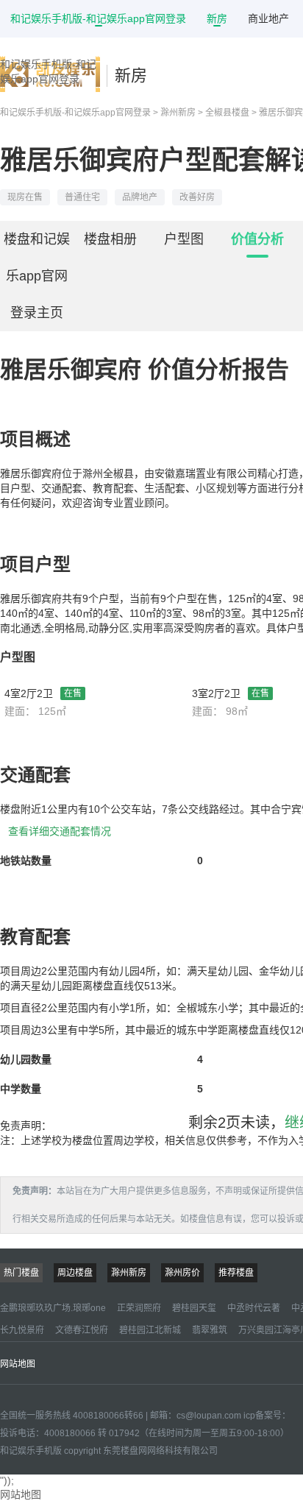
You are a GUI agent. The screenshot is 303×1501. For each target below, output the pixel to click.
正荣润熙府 (139, 1308)
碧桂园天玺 (194, 1308)
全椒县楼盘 (227, 112)
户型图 (184, 239)
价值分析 (257, 239)
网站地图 (17, 1364)
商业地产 (268, 18)
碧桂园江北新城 (150, 1330)
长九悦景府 (22, 1330)
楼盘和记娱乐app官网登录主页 (37, 276)
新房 (217, 18)
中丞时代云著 (253, 1308)
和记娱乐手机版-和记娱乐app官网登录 (98, 18)
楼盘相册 (110, 239)
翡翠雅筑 (209, 1330)
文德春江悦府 (81, 1330)
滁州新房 (178, 112)
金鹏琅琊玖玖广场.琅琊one (53, 1308)
